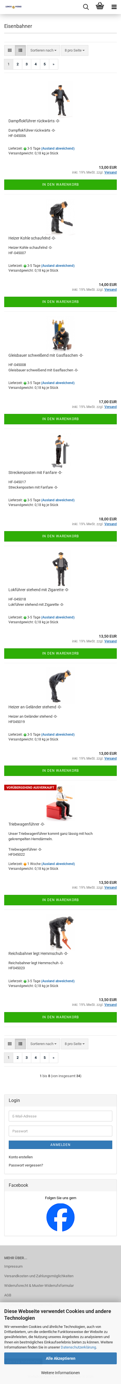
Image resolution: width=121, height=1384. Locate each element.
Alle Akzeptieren (60, 1358)
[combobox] (43, 50)
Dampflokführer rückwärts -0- (34, 121)
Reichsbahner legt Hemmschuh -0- (38, 953)
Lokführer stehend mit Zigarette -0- (38, 589)
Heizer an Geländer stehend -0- (35, 707)
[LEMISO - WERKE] (11, 7)
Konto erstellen (21, 1157)
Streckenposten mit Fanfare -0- (35, 472)
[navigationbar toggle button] (114, 7)
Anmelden (60, 1145)
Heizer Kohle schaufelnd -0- (32, 238)
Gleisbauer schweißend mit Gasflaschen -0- (45, 355)
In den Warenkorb (60, 185)
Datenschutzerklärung (78, 1347)
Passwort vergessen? (26, 1165)
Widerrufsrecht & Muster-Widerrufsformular (39, 1285)
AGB (7, 1295)
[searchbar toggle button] (86, 7)
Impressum (13, 1266)
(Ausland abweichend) (58, 148)
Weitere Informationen (60, 1372)
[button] (9, 50)
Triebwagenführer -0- (26, 824)
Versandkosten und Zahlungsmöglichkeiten (38, 1276)
